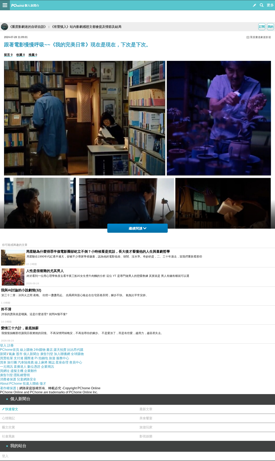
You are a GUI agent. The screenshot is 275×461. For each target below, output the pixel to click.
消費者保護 (8, 379)
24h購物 (39, 349)
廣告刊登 (46, 354)
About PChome (11, 383)
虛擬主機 (16, 371)
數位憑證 (33, 366)
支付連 (18, 358)
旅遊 (52, 358)
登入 (3, 345)
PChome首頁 (9, 349)
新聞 (3, 354)
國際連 (29, 358)
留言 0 (8, 54)
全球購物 (77, 354)
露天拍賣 (60, 349)
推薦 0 (33, 54)
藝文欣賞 (8, 427)
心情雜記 (8, 418)
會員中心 (75, 362)
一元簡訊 (6, 366)
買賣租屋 (6, 358)
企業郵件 (30, 371)
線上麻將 (41, 362)
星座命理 (62, 362)
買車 (3, 362)
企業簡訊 (47, 366)
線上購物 (26, 349)
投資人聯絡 (31, 383)
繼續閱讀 (136, 228)
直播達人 (20, 366)
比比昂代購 (75, 349)
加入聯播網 (62, 354)
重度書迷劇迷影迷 (260, 37)
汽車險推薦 (26, 362)
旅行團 (12, 362)
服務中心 (62, 358)
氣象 (12, 354)
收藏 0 (20, 54)
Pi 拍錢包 (41, 358)
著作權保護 (8, 388)
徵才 (43, 383)
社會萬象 (8, 436)
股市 (19, 354)
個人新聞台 (31, 354)
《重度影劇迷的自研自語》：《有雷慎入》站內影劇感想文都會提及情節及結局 (65, 26)
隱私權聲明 (22, 375)
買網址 (5, 371)
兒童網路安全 (26, 379)
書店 (49, 349)
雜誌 (51, 362)
